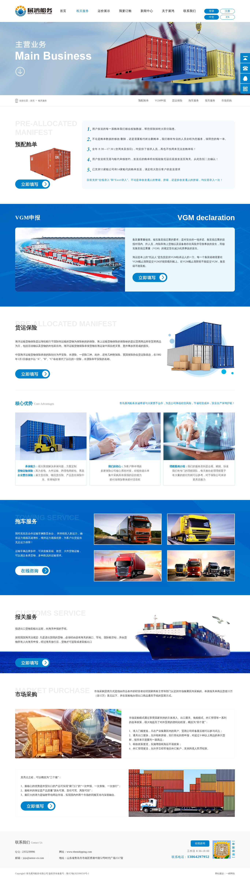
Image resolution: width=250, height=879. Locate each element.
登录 (211, 11)
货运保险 (177, 100)
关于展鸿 (168, 10)
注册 (227, 11)
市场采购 (226, 100)
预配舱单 (143, 100)
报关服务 (210, 100)
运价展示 (104, 10)
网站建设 (219, 873)
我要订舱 (125, 10)
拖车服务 (194, 100)
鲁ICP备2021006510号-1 (77, 873)
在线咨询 (200, 843)
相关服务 (82, 10)
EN (227, 17)
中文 (211, 17)
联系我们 (189, 10)
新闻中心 (147, 10)
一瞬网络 (230, 873)
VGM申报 (160, 100)
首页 (63, 10)
